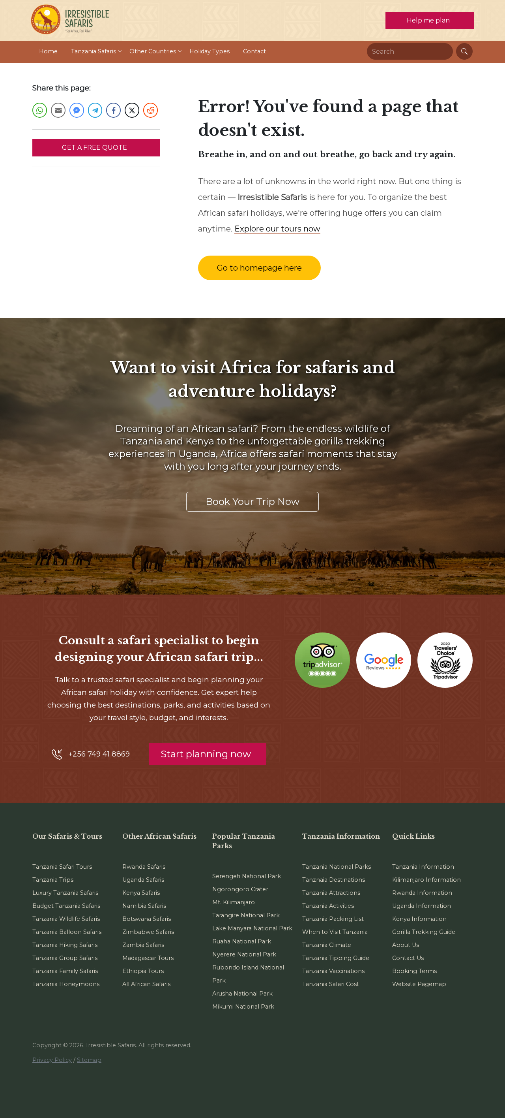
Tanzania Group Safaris (64, 958)
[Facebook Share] (113, 110)
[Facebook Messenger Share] (76, 110)
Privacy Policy (52, 1059)
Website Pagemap (419, 984)
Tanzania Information (423, 866)
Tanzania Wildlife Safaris (66, 918)
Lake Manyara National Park (252, 928)
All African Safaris (146, 984)
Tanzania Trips (52, 879)
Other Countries (152, 51)
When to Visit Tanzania (335, 931)
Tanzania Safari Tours (62, 866)
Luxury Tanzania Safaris (65, 892)
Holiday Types (209, 51)
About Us (405, 945)
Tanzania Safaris (93, 51)
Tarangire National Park (246, 915)
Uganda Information (421, 905)
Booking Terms (414, 971)
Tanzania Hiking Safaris (64, 945)
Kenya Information (419, 918)
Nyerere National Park (244, 954)
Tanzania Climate (326, 945)
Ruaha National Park (241, 941)
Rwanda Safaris (143, 866)
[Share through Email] (58, 110)
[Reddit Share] (150, 110)
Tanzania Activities (328, 905)
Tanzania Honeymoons (65, 984)
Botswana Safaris (146, 918)
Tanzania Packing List (333, 918)
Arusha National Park (242, 993)
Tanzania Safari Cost (330, 984)
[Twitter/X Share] (132, 110)
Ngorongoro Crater (240, 889)
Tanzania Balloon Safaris (66, 931)
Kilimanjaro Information (426, 879)
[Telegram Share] (95, 110)
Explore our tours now (277, 228)
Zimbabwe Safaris (148, 931)
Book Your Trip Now (252, 501)
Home (48, 51)
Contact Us (408, 958)
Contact (254, 51)
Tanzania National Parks (336, 866)
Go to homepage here (259, 268)
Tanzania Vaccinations (333, 971)
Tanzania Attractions (331, 892)
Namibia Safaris (144, 905)
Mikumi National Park (243, 1006)
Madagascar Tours (148, 958)
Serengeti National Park (246, 876)
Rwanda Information (422, 892)
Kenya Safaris (141, 892)
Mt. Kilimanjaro (233, 902)
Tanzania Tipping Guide (335, 958)
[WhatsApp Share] (39, 110)
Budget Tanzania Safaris (66, 905)
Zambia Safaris (143, 945)
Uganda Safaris (143, 879)
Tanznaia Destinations (333, 879)
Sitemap (89, 1059)
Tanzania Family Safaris (65, 971)
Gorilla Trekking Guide (423, 931)
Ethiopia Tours (143, 971)
